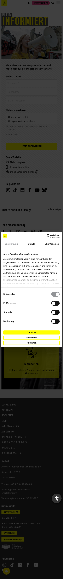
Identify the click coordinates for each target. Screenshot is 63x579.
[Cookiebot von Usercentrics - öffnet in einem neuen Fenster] (47, 236)
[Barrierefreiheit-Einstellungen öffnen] (57, 498)
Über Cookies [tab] (52, 244)
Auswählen (31, 337)
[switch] (55, 303)
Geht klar (31, 332)
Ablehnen (31, 342)
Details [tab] (31, 244)
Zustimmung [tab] (11, 244)
